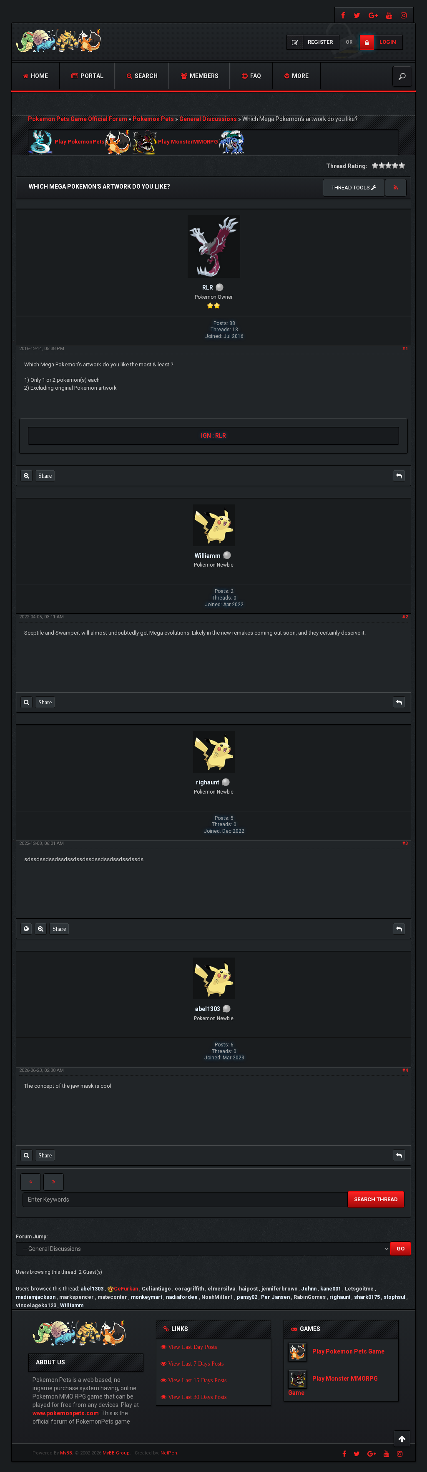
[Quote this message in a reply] (399, 475)
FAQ (255, 76)
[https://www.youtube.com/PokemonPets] (389, 15)
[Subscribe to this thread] (396, 188)
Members (203, 76)
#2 (405, 617)
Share (45, 476)
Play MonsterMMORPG (188, 142)
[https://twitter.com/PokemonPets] (356, 15)
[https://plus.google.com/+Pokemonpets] (373, 15)
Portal (91, 76)
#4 (405, 1070)
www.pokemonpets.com (66, 1413)
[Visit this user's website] (26, 929)
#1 (405, 348)
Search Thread (376, 1199)
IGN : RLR (213, 435)
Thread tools (351, 187)
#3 (405, 843)
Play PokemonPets (79, 142)
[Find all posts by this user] (26, 475)
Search (145, 76)
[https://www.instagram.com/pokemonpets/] (405, 15)
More (300, 76)
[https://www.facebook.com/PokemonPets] (342, 15)
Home (39, 76)
